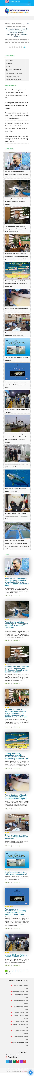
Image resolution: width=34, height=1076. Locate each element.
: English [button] (15, 1)
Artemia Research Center (21, 1012)
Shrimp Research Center (21, 1021)
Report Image (9, 60)
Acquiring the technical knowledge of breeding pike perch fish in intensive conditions (16, 105)
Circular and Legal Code (12, 76)
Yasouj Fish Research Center (20, 991)
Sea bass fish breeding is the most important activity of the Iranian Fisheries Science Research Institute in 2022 (16, 174)
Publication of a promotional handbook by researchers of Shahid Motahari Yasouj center (16, 384)
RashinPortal (24, 1071)
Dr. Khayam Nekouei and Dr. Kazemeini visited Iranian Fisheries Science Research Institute (16, 516)
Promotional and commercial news (13, 70)
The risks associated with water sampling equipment (16, 873)
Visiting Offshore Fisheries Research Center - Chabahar (16, 956)
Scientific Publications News (13, 79)
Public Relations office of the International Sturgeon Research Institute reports (16, 797)
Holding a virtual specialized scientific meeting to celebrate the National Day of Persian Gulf (16, 138)
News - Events (16, 17)
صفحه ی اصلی (9, 17)
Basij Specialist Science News (14, 73)
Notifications (9, 63)
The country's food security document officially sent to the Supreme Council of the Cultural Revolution (17, 115)
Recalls (8, 66)
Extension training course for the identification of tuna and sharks (16, 836)
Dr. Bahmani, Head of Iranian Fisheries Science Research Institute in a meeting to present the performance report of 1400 (16, 256)
